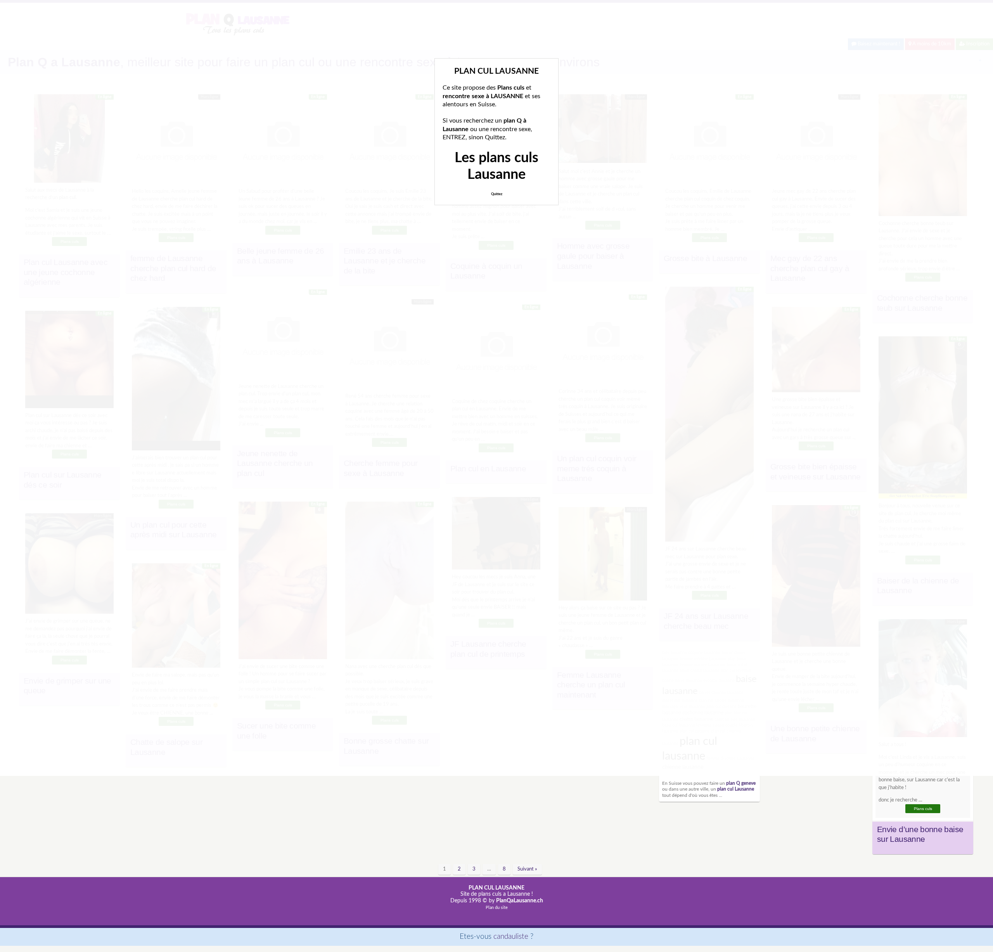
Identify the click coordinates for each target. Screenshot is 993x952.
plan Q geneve (741, 783)
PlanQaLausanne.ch (519, 901)
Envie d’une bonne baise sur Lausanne (920, 834)
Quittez (496, 194)
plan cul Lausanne (735, 789)
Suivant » (527, 869)
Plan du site (497, 907)
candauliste (510, 936)
